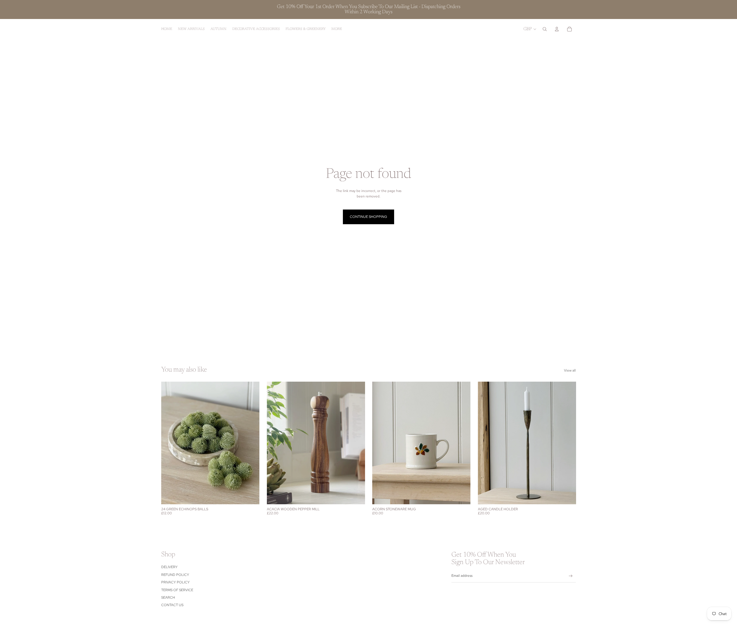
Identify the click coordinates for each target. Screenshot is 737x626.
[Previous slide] (169, 443)
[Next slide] (250, 443)
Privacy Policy (175, 582)
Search (168, 597)
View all (570, 370)
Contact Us (172, 605)
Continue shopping (368, 216)
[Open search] (544, 29)
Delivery (169, 567)
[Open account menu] (556, 29)
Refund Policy (175, 574)
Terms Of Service (177, 590)
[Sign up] (571, 576)
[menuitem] (336, 29)
